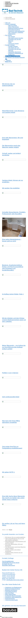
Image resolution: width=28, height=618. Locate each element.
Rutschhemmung (10, 598)
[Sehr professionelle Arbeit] (11, 377)
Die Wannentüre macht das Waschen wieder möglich (11, 146)
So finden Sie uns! (7, 564)
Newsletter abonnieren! (8, 565)
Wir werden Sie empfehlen (11, 188)
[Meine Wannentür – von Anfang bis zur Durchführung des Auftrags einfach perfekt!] (11, 326)
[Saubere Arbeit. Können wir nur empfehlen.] (14, 160)
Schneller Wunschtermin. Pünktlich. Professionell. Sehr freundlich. (14, 213)
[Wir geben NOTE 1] (11, 453)
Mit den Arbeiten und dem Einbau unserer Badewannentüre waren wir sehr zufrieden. (14, 319)
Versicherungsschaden (11, 600)
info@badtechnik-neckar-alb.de (10, 562)
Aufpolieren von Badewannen (13, 587)
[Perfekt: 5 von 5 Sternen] (11, 354)
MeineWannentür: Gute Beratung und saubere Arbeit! (13, 111)
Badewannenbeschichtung (12, 588)
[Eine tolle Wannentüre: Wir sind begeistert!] (14, 117)
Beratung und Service (11, 590)
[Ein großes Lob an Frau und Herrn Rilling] (11, 504)
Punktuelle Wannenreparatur (13, 595)
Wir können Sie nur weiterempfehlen (8, 84)
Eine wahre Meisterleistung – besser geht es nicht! (11, 240)
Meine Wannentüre (10, 594)
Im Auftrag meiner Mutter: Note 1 (13, 294)
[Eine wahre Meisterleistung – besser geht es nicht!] (14, 236)
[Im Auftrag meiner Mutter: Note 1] (11, 275)
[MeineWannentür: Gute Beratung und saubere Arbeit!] (14, 90)
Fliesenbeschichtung (11, 591)
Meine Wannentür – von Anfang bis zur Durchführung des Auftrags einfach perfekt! (14, 347)
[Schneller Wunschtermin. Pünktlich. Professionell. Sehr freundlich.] (11, 193)
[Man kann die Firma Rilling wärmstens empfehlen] (11, 401)
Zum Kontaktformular (8, 561)
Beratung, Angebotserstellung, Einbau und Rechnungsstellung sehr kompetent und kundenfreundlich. (12, 267)
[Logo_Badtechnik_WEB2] (13, 14)
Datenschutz (8, 4)
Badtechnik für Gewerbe (12, 3)
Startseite (7, 2)
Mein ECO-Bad (9, 593)
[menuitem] (15, 2)
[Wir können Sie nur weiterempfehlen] (11, 64)
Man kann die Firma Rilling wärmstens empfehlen (11, 421)
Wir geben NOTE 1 (8, 472)
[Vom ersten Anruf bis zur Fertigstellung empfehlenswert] (11, 427)
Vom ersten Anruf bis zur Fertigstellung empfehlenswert (12, 447)
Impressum (8, 6)
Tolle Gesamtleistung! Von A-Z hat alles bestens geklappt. (14, 539)
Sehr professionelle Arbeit (10, 397)
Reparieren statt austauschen (13, 597)
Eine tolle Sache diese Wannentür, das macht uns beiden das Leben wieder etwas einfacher (13, 497)
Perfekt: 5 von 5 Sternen (10, 373)
